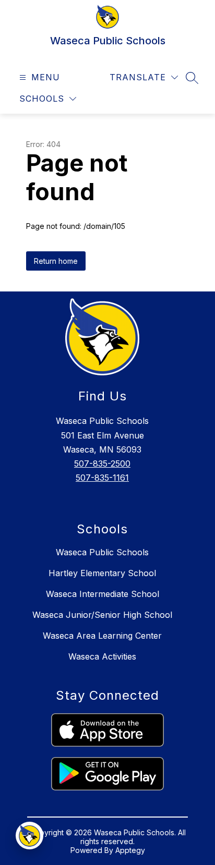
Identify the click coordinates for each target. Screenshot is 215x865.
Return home (56, 261)
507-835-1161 (102, 477)
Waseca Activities (102, 656)
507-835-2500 (102, 463)
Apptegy (130, 850)
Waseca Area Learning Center (102, 635)
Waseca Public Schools (102, 552)
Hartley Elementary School (102, 573)
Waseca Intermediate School (102, 594)
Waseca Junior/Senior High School (102, 615)
